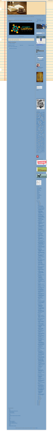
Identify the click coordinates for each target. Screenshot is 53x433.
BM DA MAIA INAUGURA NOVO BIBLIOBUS (41, 289)
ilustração (41, 113)
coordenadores (38, 135)
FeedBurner (42, 60)
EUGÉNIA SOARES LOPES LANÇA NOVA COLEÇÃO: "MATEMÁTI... (41, 326)
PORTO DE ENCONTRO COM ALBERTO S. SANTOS (41, 331)
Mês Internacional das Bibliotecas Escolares (40, 119)
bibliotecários (38, 126)
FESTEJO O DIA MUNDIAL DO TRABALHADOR (41, 394)
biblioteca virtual (39, 134)
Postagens (38, 86)
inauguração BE (39, 141)
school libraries (43, 138)
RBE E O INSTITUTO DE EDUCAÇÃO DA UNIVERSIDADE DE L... (41, 255)
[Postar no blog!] (22, 39)
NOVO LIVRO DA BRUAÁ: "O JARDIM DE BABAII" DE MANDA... (41, 308)
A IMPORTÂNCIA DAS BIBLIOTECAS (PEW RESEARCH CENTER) (41, 360)
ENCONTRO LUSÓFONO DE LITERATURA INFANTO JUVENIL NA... (41, 386)
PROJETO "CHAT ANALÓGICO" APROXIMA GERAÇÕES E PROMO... (41, 250)
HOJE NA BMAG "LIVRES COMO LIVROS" (41, 288)
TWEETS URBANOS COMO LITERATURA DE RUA (41, 265)
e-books (43, 116)
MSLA (10, 418)
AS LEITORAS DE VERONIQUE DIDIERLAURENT (40, 277)
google (37, 127)
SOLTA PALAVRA (39, 187)
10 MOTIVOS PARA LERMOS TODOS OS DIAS (41, 236)
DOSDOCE (38, 192)
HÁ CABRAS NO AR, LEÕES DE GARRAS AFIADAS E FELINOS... (41, 272)
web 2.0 (37, 130)
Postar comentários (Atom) (14, 46)
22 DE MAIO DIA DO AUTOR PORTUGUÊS (41, 279)
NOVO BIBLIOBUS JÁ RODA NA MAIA (40, 267)
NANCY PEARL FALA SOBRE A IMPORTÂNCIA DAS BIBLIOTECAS (41, 243)
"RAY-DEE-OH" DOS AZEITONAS (40, 347)
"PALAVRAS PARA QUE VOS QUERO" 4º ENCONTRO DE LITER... (41, 352)
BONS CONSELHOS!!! (40, 358)
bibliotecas (43, 114)
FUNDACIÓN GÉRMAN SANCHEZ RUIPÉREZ (14, 415)
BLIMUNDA (38, 189)
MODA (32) (39, 368)
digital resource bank (42, 140)
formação (37, 115)
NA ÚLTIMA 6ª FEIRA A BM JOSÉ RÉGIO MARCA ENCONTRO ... (41, 209)
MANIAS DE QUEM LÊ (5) (41, 348)
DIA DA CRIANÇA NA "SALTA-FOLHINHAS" (41, 206)
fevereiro (39, 398)
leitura (37, 121)
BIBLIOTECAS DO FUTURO (40, 313)
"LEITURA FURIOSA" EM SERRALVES (41, 362)
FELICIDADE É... (40, 248)
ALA (9, 409)
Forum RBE (39, 144)
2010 (38, 402)
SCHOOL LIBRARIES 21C (12, 422)
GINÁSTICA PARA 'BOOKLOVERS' (40, 262)
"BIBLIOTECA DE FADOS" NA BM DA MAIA (41, 293)
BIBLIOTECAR (13, 4)
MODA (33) (39, 314)
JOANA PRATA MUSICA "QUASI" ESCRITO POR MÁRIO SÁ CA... (41, 334)
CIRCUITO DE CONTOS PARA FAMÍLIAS (41, 338)
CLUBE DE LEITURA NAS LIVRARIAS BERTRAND (41, 357)
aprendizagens (38, 118)
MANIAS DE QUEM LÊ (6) (41, 318)
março (39, 397)
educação (43, 124)
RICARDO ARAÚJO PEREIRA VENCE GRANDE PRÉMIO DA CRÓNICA (41, 212)
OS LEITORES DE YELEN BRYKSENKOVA (41, 214)
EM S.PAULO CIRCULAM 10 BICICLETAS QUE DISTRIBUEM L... (41, 226)
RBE (44, 130)
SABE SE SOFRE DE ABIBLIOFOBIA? (40, 234)
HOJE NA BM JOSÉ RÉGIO (41, 382)
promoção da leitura (40, 112)
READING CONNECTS (12, 421)
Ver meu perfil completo (39, 70)
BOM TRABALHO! (40, 258)
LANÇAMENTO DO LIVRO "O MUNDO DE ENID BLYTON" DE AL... (41, 296)
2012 (38, 400)
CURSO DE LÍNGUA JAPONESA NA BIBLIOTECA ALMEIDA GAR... (41, 238)
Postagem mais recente (11, 45)
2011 (38, 401)
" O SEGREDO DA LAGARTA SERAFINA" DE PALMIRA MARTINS (41, 343)
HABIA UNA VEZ (39, 190)
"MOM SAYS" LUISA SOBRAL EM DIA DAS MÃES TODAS (41, 370)
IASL (40, 142)
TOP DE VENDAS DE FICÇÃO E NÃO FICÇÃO (41, 241)
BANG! (38, 191)
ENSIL (10, 414)
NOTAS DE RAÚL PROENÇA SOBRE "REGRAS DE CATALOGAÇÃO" (40, 305)
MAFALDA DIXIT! (40, 350)
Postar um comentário (12, 43)
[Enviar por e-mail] (21, 39)
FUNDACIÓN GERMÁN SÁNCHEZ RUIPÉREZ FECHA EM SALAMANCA (41, 216)
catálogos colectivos (38, 147)
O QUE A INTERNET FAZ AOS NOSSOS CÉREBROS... (41, 340)
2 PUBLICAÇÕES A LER (41, 387)
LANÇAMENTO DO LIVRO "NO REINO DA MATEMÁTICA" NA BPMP (41, 223)
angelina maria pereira (40, 67)
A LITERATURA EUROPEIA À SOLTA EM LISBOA (41, 302)
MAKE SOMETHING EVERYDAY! (40, 319)
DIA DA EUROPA (40, 355)
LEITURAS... (39, 349)
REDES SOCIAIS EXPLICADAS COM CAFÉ (40, 298)
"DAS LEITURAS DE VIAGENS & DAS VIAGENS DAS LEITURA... (40, 392)
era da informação (39, 120)
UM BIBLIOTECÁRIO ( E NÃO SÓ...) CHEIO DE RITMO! (41, 322)
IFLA (37, 148)
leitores (39, 131)
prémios (37, 129)
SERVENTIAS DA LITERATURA (40, 221)
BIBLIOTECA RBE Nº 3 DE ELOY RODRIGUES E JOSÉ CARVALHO (41, 389)
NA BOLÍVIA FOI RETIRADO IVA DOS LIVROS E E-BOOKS (40, 219)
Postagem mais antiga (31, 45)
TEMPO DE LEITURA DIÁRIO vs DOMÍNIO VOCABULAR (40, 329)
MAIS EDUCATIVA (39, 188)
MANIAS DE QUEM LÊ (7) (41, 266)
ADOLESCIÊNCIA (39, 195)
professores (41, 128)
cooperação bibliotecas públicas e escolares (40, 124)
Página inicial (21, 45)
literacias (37, 138)
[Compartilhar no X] (23, 39)
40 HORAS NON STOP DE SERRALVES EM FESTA (41, 246)
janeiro (39, 399)
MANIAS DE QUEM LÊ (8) (41, 207)
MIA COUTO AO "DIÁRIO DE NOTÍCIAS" (41, 245)
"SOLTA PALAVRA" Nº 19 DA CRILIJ (41, 378)
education (41, 130)
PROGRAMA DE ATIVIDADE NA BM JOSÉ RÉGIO (41, 281)
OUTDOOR (38, 194)
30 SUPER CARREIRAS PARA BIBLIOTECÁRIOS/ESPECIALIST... (41, 316)
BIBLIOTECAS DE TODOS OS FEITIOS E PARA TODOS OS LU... (41, 345)
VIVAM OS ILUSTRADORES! (40, 384)
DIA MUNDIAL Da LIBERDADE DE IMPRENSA (40, 377)
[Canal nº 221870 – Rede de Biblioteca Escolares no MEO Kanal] (40, 21)
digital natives (41, 145)
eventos (37, 114)
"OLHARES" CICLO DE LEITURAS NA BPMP (40, 323)
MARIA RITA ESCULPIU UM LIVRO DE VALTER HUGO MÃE (41, 336)
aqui (23, 36)
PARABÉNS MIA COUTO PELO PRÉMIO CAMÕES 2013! (41, 253)
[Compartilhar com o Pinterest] (24, 39)
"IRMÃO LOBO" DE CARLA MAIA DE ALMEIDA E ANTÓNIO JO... (41, 381)
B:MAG (38, 193)
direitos (42, 137)
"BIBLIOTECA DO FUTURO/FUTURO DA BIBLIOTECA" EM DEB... (41, 311)
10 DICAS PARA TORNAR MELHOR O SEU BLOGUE (41, 292)
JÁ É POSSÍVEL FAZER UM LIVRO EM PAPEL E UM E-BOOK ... (41, 364)
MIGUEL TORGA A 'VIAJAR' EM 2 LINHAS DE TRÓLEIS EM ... (41, 260)
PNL (40, 117)
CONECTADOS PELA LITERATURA (40, 366)
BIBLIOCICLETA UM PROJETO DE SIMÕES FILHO (41, 270)
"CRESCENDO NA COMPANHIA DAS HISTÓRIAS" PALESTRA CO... (41, 229)
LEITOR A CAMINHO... (40, 227)
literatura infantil (40, 125)
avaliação (43, 147)
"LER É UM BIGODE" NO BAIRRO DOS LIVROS (41, 354)
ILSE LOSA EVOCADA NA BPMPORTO (41, 275)
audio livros (39, 139)
